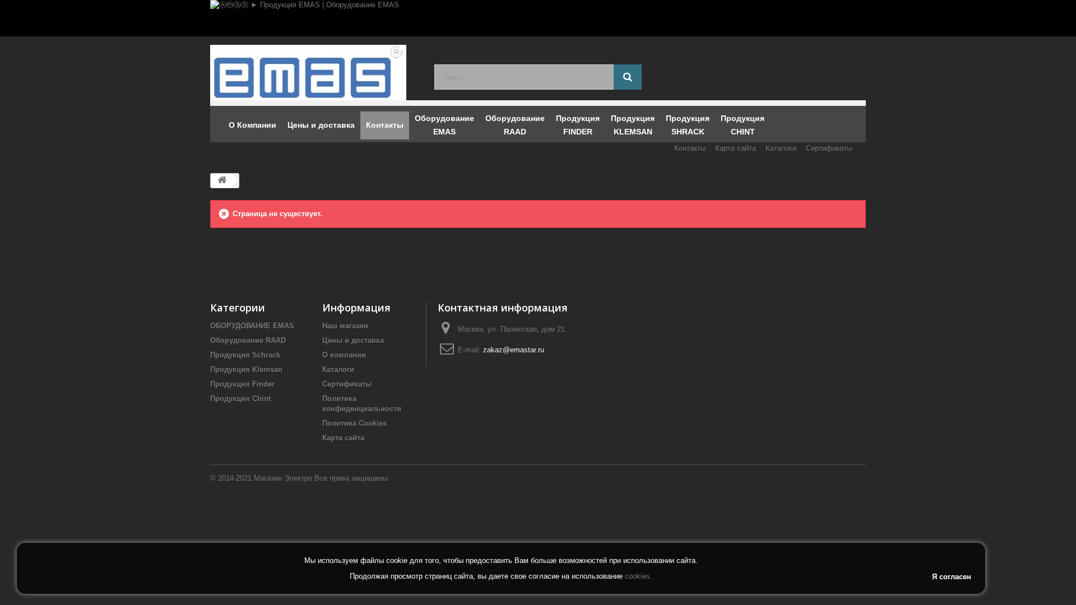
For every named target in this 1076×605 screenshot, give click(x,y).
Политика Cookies (354, 423)
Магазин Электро (283, 478)
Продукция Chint (240, 398)
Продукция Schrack (245, 355)
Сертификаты (829, 148)
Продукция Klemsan (246, 369)
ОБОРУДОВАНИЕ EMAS (252, 326)
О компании (344, 355)
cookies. (638, 576)
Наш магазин (345, 326)
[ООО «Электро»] (314, 72)
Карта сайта (735, 148)
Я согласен (951, 577)
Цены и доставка (353, 340)
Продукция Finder (242, 384)
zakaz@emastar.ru (513, 350)
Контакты (690, 148)
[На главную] (222, 181)
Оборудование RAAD (248, 340)
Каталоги (781, 148)
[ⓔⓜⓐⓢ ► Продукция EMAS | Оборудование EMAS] (538, 18)
